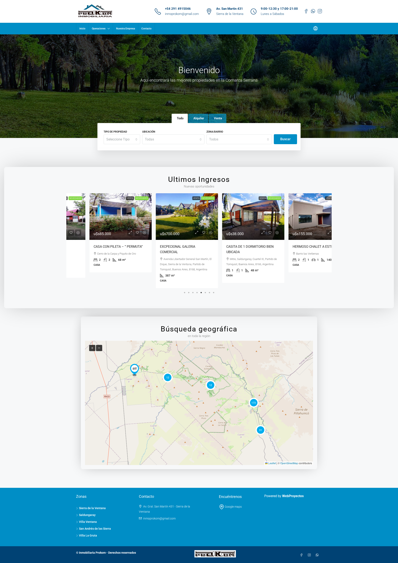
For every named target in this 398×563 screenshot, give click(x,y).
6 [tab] (205, 292)
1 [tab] (184, 292)
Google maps (233, 506)
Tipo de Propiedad (115, 131)
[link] (99, 216)
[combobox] (122, 139)
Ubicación (148, 131)
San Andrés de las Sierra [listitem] (95, 528)
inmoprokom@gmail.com (182, 14)
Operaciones (99, 28)
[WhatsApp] (318, 555)
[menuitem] (315, 28)
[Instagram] (310, 555)
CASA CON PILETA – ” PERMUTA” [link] (97, 247)
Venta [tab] (218, 118)
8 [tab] (213, 292)
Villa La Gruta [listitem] (88, 535)
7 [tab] (209, 292)
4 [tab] (197, 292)
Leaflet (272, 463)
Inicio (82, 28)
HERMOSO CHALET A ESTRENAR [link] (296, 247)
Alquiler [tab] (198, 118)
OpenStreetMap (289, 463)
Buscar (285, 139)
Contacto (146, 28)
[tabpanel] (99, 232)
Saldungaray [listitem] (87, 515)
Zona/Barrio (214, 131)
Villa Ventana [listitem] (88, 521)
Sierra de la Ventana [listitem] (92, 508)
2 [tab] (189, 292)
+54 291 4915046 (178, 9)
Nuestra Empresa (125, 28)
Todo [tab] (180, 118)
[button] (134, 369)
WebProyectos (293, 496)
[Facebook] (302, 555)
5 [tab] (201, 292)
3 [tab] (193, 292)
